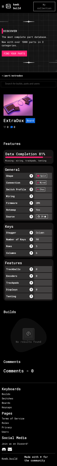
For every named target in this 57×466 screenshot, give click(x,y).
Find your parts (14, 53)
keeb (16, 4)
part (7, 75)
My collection (44, 6)
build (17, 8)
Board (30, 120)
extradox (17, 75)
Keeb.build (9, 458)
